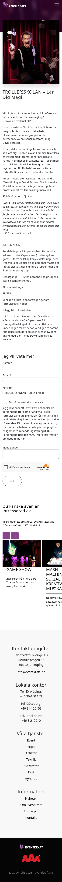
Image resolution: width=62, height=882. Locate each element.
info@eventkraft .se (31, 672)
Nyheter (31, 798)
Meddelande (11, 447)
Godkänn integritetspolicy (25, 402)
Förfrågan (31, 811)
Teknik (31, 759)
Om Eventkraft (31, 805)
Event (31, 740)
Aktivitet (7, 388)
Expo (31, 747)
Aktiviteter (31, 766)
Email (7, 375)
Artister (31, 753)
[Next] (15, 535)
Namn (7, 363)
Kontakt (31, 817)
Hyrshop (31, 778)
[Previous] (6, 535)
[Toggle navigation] (55, 5)
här (22, 438)
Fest (31, 772)
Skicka (12, 481)
